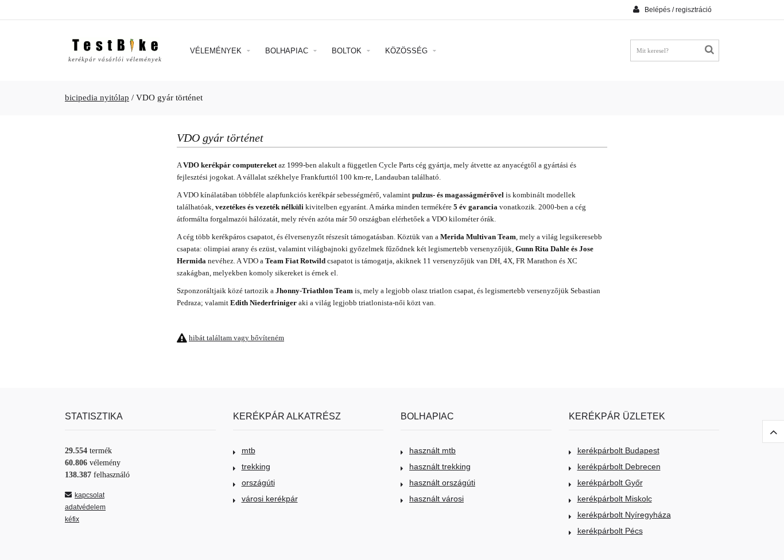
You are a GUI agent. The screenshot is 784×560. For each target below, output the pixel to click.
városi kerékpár (270, 498)
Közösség (407, 50)
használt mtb (432, 450)
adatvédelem (85, 507)
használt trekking (440, 466)
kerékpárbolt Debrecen (619, 466)
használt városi (436, 498)
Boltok (348, 50)
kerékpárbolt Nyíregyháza (624, 514)
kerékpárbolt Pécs (610, 530)
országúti (258, 482)
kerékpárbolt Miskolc (614, 498)
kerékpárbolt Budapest (618, 450)
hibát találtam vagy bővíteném (236, 337)
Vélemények (217, 50)
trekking (256, 466)
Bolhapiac (288, 50)
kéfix (72, 519)
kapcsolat (89, 495)
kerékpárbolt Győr (610, 482)
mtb (248, 450)
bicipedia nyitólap (97, 97)
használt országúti (442, 482)
